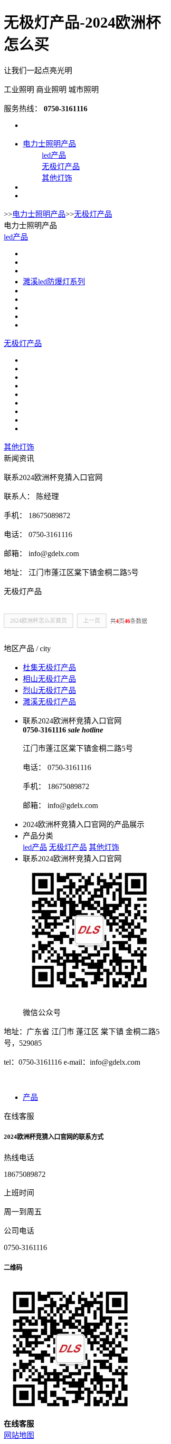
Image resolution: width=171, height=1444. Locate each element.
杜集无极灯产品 (49, 668)
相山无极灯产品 (49, 679)
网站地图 (19, 1435)
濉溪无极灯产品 (49, 702)
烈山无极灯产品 (49, 690)
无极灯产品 (61, 167)
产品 (30, 1097)
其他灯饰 (57, 178)
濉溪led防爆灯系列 (54, 282)
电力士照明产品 (49, 144)
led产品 (54, 155)
